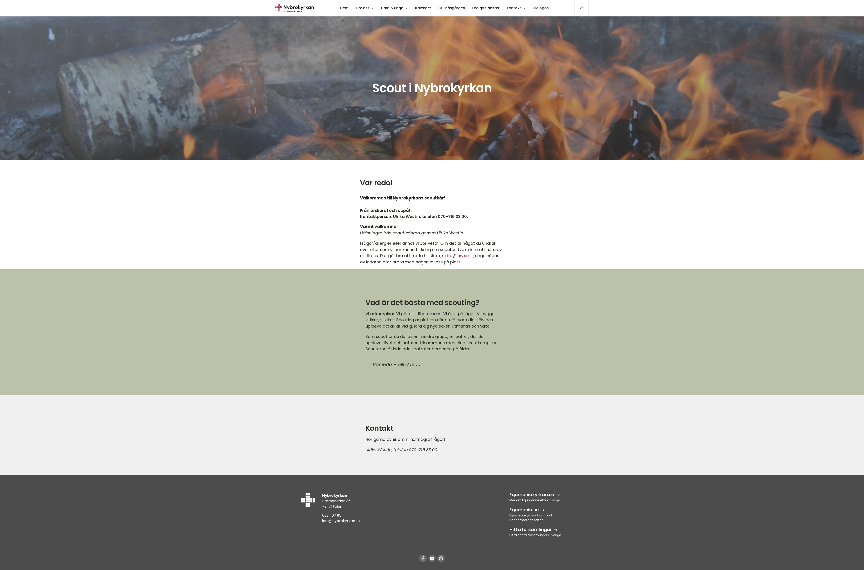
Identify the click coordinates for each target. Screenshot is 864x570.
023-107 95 (331, 515)
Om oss (362, 8)
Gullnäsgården (451, 8)
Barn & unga (392, 8)
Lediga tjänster (486, 8)
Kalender (423, 8)
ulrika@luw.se (455, 255)
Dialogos (541, 8)
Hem (344, 8)
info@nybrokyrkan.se (341, 520)
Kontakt (513, 8)
